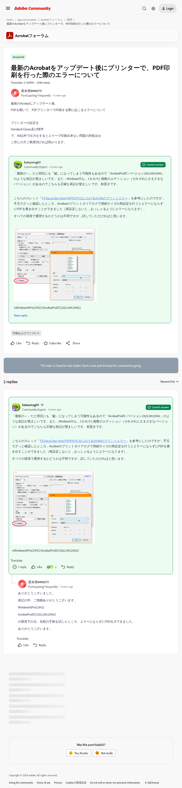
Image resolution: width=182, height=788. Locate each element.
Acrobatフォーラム (52, 19)
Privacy (58, 782)
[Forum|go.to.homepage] (32, 8)
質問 (69, 19)
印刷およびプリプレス (26, 333)
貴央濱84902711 (31, 91)
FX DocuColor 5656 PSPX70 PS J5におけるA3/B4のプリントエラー (85, 198)
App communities (27, 19)
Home (10, 19)
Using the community (21, 782)
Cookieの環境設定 (76, 782)
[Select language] (153, 8)
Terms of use (43, 782)
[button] (8, 10)
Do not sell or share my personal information (115, 782)
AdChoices (153, 782)
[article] (91, 485)
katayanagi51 (32, 162)
